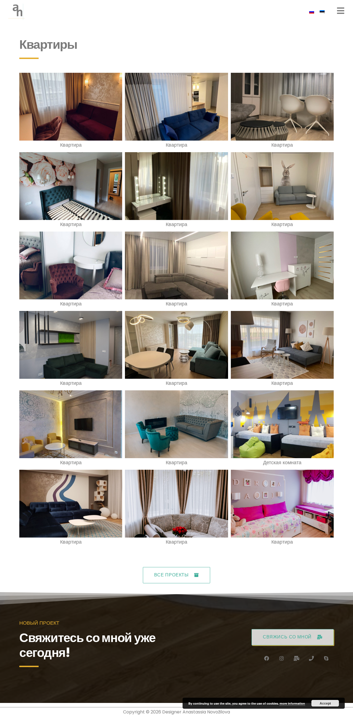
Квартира (71, 144)
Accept (325, 703)
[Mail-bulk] (296, 658)
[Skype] (326, 658)
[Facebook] (266, 658)
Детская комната (282, 462)
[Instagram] (281, 658)
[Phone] (311, 658)
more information (292, 703)
